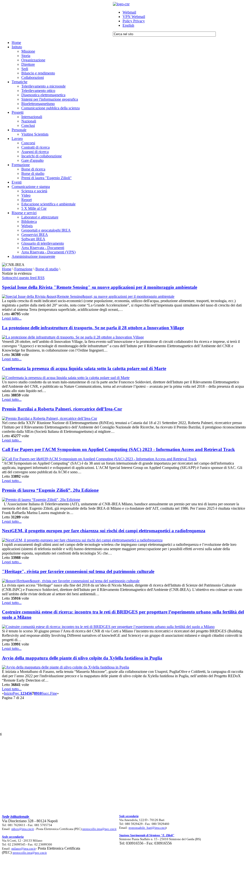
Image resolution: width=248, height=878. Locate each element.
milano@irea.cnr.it (23, 848)
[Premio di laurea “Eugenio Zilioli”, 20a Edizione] (41, 500)
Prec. (16, 693)
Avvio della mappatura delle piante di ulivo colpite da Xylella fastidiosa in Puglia (82, 658)
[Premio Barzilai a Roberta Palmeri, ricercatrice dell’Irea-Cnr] (49, 418)
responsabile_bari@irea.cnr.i (147, 828)
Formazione (23, 269)
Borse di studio (46, 269)
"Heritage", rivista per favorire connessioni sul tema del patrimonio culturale (78, 571)
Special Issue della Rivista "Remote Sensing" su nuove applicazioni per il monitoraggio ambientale (99, 287)
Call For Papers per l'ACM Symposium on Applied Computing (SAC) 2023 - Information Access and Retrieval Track (118, 449)
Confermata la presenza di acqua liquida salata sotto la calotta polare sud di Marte (84, 368)
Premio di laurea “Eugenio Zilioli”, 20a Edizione (50, 490)
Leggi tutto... (12, 318)
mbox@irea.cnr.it (22, 829)
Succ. (46, 693)
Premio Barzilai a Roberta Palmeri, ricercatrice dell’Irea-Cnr (62, 408)
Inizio (8, 693)
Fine (53, 693)
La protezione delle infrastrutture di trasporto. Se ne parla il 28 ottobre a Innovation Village (93, 327)
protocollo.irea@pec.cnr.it (99, 829)
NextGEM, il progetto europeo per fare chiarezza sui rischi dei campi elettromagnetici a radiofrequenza (103, 530)
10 (40, 693)
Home (6, 269)
